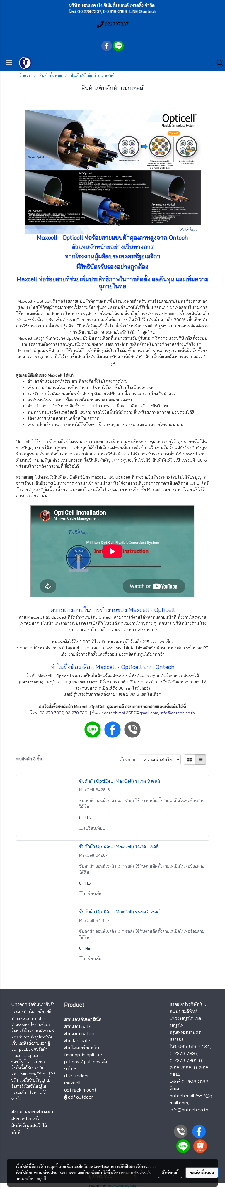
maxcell (72, 1083)
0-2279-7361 (183, 1060)
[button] (218, 63)
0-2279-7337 (183, 1053)
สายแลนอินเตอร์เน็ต (83, 1019)
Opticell (164, 609)
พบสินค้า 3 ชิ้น (29, 759)
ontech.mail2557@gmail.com (131, 712)
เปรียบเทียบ (94, 828)
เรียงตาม (129, 759)
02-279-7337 (51, 712)
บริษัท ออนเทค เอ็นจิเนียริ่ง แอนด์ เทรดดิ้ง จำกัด (112, 5)
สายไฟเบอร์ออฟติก (81, 1047)
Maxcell (27, 279)
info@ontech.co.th (177, 712)
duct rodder (76, 1076)
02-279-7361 (77, 712)
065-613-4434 (194, 1046)
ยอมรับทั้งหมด (202, 1172)
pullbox (71, 1062)
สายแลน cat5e (79, 1033)
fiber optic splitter (83, 1054)
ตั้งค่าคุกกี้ (170, 1172)
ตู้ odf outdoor (78, 1097)
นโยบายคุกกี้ (35, 1178)
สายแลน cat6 (78, 1026)
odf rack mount (80, 1090)
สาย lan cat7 (77, 1040)
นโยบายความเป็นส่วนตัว (131, 1172)
